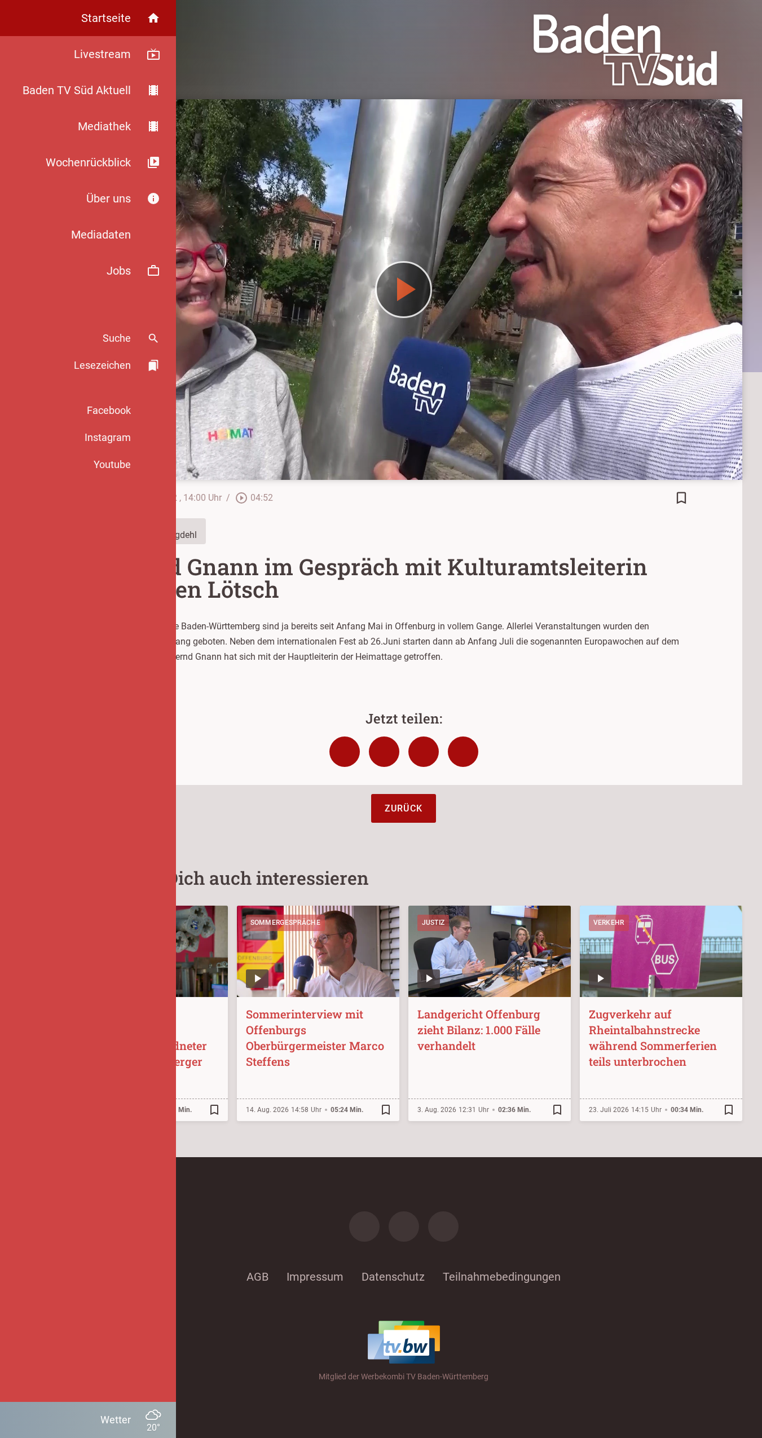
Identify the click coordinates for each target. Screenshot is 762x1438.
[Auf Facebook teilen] (344, 751)
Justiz (433, 923)
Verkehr (608, 923)
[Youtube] (443, 1226)
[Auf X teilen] (384, 751)
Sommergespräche (285, 923)
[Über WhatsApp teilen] (423, 751)
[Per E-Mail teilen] (463, 751)
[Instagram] (404, 1226)
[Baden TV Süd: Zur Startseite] (625, 50)
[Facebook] (364, 1226)
